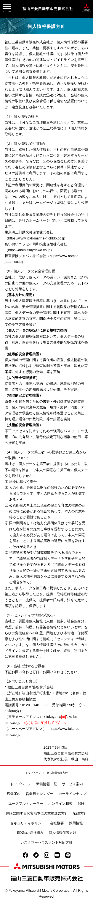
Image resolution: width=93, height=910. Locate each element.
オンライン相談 (60, 803)
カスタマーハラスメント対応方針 (46, 842)
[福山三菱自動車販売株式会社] (86, 12)
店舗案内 (14, 793)
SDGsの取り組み (30, 832)
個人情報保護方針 (62, 832)
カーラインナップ (72, 793)
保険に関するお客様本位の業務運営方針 (37, 813)
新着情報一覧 (46, 783)
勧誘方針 (80, 813)
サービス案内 (72, 783)
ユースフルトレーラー (25, 803)
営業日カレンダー (39, 793)
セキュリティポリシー (27, 822)
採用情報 (76, 822)
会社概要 (57, 822)
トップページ (20, 783)
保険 (81, 803)
